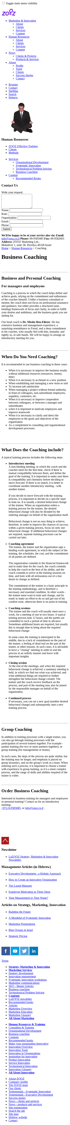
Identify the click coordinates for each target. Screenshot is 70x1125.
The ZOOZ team (18, 1085)
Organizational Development (32, 162)
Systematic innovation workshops (28, 979)
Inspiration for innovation (23, 1056)
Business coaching (19, 989)
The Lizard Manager (20, 885)
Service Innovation (19, 1062)
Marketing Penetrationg (22, 923)
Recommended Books (28, 178)
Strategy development (21, 973)
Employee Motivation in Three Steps (29, 891)
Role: (4, 213)
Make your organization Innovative (28, 1043)
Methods (13, 152)
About (19, 23)
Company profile (18, 1081)
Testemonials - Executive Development (31, 1094)
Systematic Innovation (28, 165)
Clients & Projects (26, 56)
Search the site (17, 1110)
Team (19, 68)
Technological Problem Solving (26, 992)
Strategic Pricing (18, 936)
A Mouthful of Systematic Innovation (30, 917)
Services (20, 30)
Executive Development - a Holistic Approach (35, 873)
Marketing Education (20, 1011)
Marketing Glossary (20, 1015)
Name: (5, 210)
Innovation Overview (21, 1046)
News (12, 52)
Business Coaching (27, 171)
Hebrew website (18, 1117)
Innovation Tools (18, 1050)
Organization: (9, 217)
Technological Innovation (23, 1066)
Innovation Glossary (20, 1069)
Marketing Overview (20, 1008)
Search (12, 94)
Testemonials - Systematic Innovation (30, 1091)
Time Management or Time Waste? (28, 897)
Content (20, 33)
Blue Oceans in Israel (21, 930)
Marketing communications (24, 982)
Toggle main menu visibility (21, 3)
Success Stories (24, 75)
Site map (13, 1114)
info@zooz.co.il (10, 238)
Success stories (17, 1097)
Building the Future (20, 911)
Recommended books (21, 1002)
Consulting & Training (21, 1027)
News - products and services (25, 1104)
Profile (19, 65)
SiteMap (13, 91)
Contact (20, 78)
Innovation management (22, 976)
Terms (4, 960)
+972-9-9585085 (11, 808)
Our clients (15, 1088)
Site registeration (18, 1107)
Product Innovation (19, 1059)
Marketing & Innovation (22, 20)
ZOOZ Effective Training (23, 146)
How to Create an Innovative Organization (33, 879)
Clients (20, 27)
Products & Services (27, 59)
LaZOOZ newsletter (20, 998)
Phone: (5, 225)
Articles (13, 1005)
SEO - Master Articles (21, 986)
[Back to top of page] (5, 843)
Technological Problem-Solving (34, 168)
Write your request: (12, 192)
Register (13, 84)
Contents (14, 1037)
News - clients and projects (24, 1101)
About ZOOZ (16, 1078)
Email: (5, 221)
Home (4, 248)
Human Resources (19, 36)
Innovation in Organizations (24, 1053)
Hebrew (13, 97)
